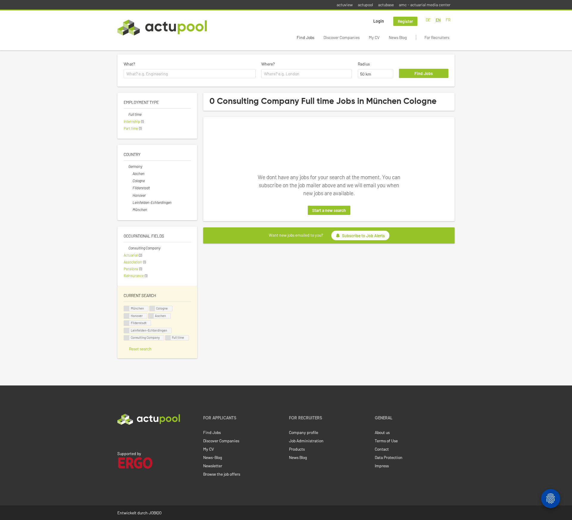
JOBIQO (155, 512)
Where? (268, 63)
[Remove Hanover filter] (130, 195)
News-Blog (212, 457)
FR (448, 19)
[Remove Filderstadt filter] (130, 187)
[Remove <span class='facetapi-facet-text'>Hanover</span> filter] (126, 315)
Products (297, 449)
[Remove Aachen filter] (130, 173)
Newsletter (212, 465)
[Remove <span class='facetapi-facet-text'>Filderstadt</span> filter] (126, 323)
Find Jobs (305, 37)
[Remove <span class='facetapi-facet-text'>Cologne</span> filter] (152, 308)
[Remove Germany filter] (126, 166)
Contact (382, 449)
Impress (382, 465)
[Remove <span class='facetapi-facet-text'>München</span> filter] (126, 308)
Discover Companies (342, 37)
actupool (365, 4)
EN (438, 19)
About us (382, 432)
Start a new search (329, 210)
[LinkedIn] (120, 437)
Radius (364, 63)
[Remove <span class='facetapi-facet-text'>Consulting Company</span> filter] (126, 338)
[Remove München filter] (130, 209)
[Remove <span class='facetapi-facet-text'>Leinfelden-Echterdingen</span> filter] (126, 330)
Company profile (303, 432)
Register (405, 21)
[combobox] (190, 74)
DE (428, 19)
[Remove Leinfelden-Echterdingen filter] (130, 202)
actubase (386, 4)
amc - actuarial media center (424, 4)
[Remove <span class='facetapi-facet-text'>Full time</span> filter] (168, 338)
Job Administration (306, 440)
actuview (345, 4)
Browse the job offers (221, 474)
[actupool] (162, 27)
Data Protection (388, 457)
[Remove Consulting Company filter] (126, 248)
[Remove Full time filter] (126, 114)
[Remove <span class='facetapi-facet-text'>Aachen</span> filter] (151, 315)
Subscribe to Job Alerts (363, 235)
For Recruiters (437, 37)
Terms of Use (386, 440)
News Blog (398, 37)
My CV (374, 37)
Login (378, 21)
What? (129, 63)
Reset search (140, 348)
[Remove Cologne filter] (130, 180)
